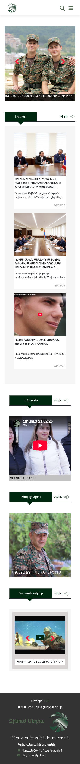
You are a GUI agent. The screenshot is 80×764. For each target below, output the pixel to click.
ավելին (64, 116)
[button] (62, 61)
